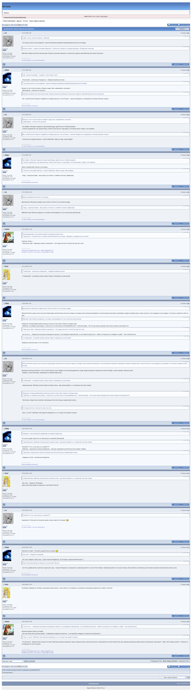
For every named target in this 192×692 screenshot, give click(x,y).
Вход (98, 16)
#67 (188, 266)
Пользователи (16, 17)
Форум (89, 688)
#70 (188, 428)
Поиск (10, 17)
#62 (188, 70)
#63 (188, 114)
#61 (188, 33)
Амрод (7, 229)
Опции (182, 28)
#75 (188, 621)
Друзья (19, 21)
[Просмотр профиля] (8, 41)
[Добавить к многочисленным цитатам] (176, 64)
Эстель (25, 21)
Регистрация (103, 16)
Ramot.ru (6, 12)
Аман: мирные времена (37, 21)
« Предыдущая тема (156, 661)
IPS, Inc (103, 688)
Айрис (7, 70)
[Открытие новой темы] (183, 24)
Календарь (23, 17)
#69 (188, 358)
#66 (188, 229)
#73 (188, 547)
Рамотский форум (9, 21)
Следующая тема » (183, 661)
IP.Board (93, 688)
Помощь (6, 17)
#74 (188, 584)
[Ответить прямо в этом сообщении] (184, 64)
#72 (188, 510)
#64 (188, 155)
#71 (188, 473)
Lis (6, 33)
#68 (188, 303)
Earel (6, 266)
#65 (188, 192)
